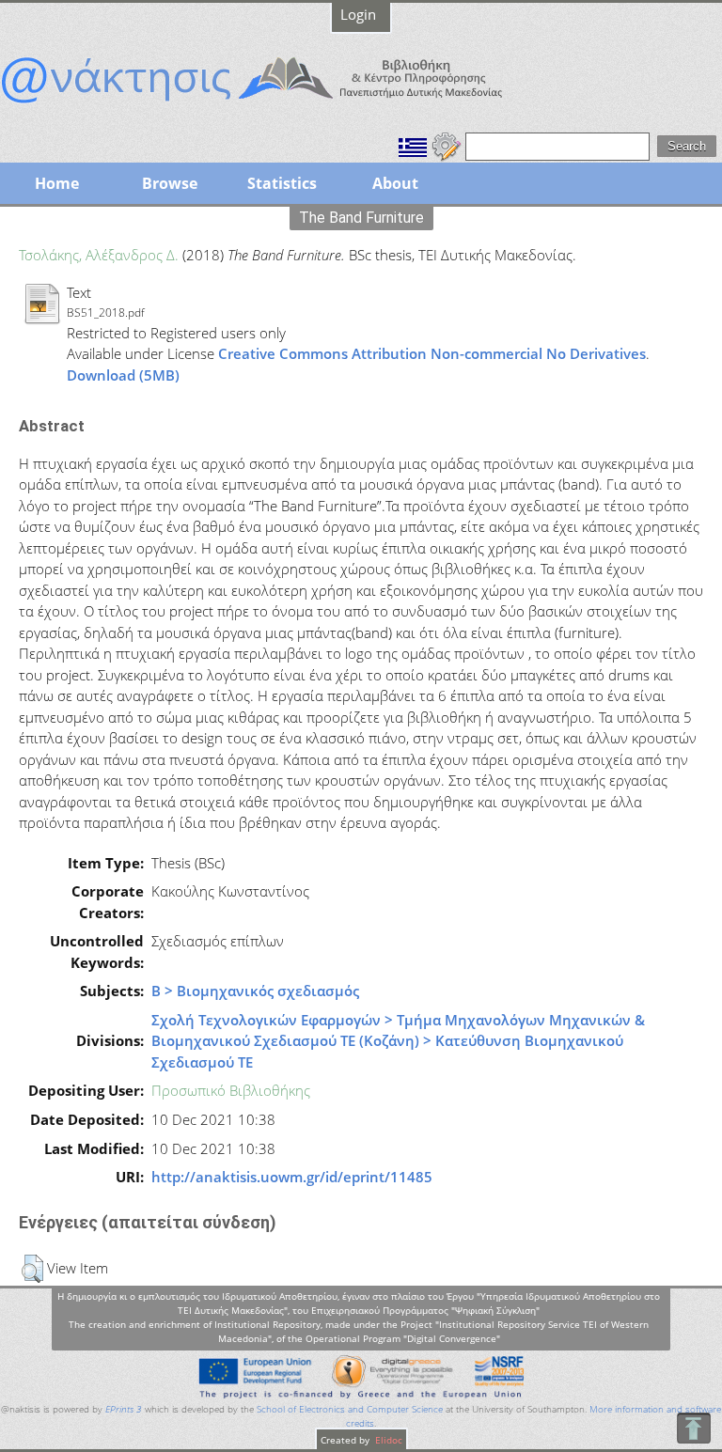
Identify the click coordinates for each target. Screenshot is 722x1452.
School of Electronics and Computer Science (350, 1409)
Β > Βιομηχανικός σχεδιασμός (255, 990)
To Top (693, 1428)
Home (57, 183)
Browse (169, 183)
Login (358, 14)
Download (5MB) (123, 375)
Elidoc (387, 1439)
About (395, 183)
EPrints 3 (123, 1409)
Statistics (282, 183)
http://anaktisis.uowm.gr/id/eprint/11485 (291, 1176)
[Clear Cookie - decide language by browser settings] (447, 144)
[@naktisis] (282, 105)
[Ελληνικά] (413, 144)
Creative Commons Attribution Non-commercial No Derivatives (432, 353)
